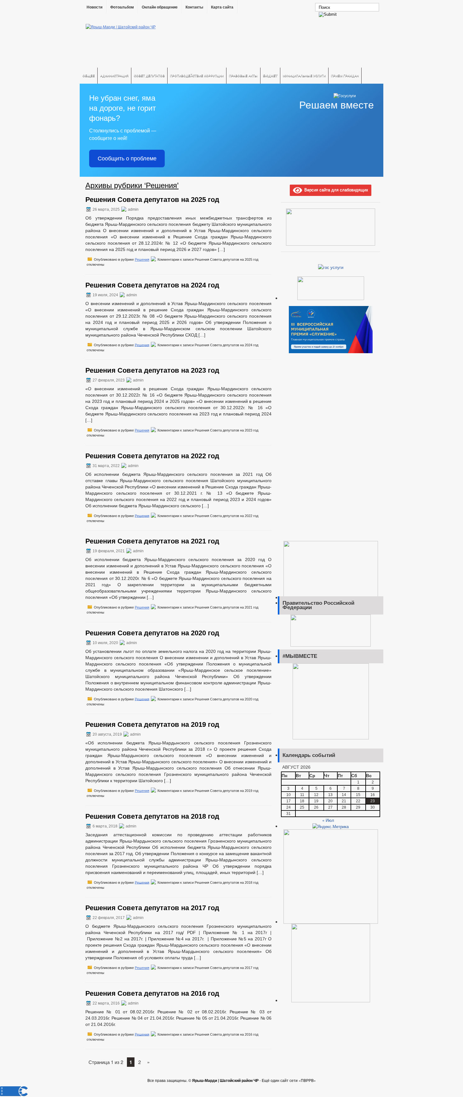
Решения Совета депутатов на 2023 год (152, 370)
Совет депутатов (149, 75)
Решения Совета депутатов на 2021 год (152, 541)
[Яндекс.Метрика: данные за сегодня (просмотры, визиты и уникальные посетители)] (330, 826)
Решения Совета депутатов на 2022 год (152, 456)
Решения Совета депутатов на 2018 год (152, 816)
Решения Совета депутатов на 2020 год (152, 633)
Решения (142, 259)
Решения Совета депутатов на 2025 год (152, 199)
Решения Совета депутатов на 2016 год (152, 993)
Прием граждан (345, 75)
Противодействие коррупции (197, 75)
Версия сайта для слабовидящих (335, 189)
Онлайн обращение (160, 7)
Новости (94, 7)
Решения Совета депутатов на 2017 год (152, 908)
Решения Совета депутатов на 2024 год (152, 285)
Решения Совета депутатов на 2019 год (152, 724)
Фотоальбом (122, 7)
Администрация (114, 75)
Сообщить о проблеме (127, 158)
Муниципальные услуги (304, 75)
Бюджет (270, 75)
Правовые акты (243, 75)
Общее (89, 75)
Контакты (194, 7)
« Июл (328, 820)
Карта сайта (222, 7)
